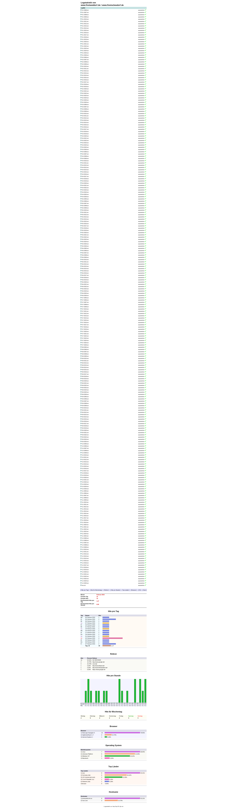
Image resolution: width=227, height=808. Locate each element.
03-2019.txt (85, 133)
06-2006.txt (85, 250)
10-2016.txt (85, 468)
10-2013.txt (85, 461)
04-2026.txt (85, 196)
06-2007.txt (85, 253)
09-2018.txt (85, 426)
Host (144, 590)
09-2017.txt (85, 423)
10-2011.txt (85, 457)
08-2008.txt (85, 354)
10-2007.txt (85, 448)
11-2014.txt (85, 511)
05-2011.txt (85, 212)
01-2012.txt (85, 23)
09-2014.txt (85, 417)
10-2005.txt (85, 444)
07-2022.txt (85, 336)
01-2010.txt (85, 19)
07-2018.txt (85, 327)
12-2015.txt (85, 560)
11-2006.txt (85, 493)
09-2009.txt (85, 405)
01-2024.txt (85, 50)
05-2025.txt (85, 244)
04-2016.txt (85, 174)
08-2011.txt (85, 360)
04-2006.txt (85, 151)
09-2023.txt (85, 437)
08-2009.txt (85, 356)
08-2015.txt (85, 369)
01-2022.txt (85, 46)
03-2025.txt (85, 147)
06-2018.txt (85, 277)
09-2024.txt (85, 439)
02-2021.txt (85, 91)
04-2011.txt (85, 163)
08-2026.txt (85, 394)
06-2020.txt (85, 282)
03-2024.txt (85, 145)
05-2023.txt (85, 239)
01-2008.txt (85, 14)
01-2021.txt (85, 44)
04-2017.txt (85, 176)
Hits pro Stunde (115, 590)
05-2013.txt (85, 217)
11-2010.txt (85, 502)
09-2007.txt (85, 401)
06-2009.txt (85, 257)
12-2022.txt (85, 576)
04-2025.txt (85, 194)
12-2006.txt (85, 540)
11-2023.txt (85, 531)
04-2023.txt (85, 190)
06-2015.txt (85, 271)
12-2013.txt (85, 556)
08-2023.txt (85, 387)
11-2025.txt (85, 536)
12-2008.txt (85, 545)
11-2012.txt (85, 506)
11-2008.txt (85, 497)
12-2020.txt (85, 572)
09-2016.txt (85, 421)
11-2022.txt (85, 529)
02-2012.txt (85, 71)
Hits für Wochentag (96, 590)
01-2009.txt (85, 17)
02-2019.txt (85, 86)
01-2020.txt (85, 41)
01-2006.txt (85, 10)
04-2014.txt (85, 169)
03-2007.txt (85, 106)
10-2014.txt (85, 464)
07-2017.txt (85, 324)
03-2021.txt (85, 138)
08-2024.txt (85, 390)
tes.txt (84, 585)
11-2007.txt (85, 495)
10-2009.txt (85, 452)
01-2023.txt (85, 48)
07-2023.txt (85, 338)
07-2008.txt (85, 304)
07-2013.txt (85, 315)
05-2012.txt (85, 214)
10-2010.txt (85, 455)
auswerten (141, 10)
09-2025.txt (85, 441)
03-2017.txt (85, 129)
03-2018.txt (85, 131)
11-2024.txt (85, 533)
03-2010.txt (85, 113)
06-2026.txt (85, 295)
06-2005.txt (85, 248)
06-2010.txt (85, 259)
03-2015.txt (85, 124)
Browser (133, 590)
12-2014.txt (85, 558)
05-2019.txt (85, 230)
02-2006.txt (85, 57)
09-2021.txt (85, 432)
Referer (106, 590)
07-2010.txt (85, 309)
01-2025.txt (85, 53)
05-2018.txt (85, 228)
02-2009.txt (85, 64)
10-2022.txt (85, 482)
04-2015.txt (85, 172)
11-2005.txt (85, 491)
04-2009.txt (85, 158)
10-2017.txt (85, 470)
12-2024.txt (85, 581)
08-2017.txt (85, 374)
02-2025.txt (85, 100)
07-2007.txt (85, 302)
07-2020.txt (85, 331)
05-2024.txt (85, 241)
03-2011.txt (85, 115)
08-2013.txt (85, 365)
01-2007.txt (85, 12)
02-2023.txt (85, 95)
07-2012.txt (85, 313)
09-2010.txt (85, 408)
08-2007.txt (85, 351)
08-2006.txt (85, 349)
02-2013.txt (85, 73)
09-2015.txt (85, 419)
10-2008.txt (85, 450)
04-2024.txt (85, 192)
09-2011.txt (85, 410)
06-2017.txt (85, 275)
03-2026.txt (85, 149)
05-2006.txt (85, 201)
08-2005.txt (85, 347)
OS (140, 590)
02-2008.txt (85, 62)
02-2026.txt (85, 102)
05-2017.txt (85, 226)
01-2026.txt (85, 55)
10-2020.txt (85, 477)
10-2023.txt (85, 484)
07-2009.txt (85, 306)
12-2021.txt (85, 574)
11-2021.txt (85, 527)
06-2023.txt (85, 288)
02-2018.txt (85, 84)
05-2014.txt (85, 219)
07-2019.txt (85, 329)
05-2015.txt (85, 221)
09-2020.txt (85, 430)
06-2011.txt (85, 262)
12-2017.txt (85, 565)
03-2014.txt (85, 122)
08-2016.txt (85, 372)
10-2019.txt (85, 475)
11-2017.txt (85, 518)
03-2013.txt (85, 120)
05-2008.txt (85, 205)
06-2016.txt (85, 273)
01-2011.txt (85, 21)
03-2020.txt (85, 136)
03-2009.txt (85, 111)
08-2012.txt (85, 363)
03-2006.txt (85, 104)
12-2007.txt (85, 542)
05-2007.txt (85, 203)
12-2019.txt (85, 569)
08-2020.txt (85, 381)
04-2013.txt (85, 167)
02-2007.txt (85, 59)
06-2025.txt (85, 293)
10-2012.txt (85, 459)
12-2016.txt (85, 563)
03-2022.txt (85, 140)
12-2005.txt (85, 538)
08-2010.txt (85, 358)
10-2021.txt (85, 479)
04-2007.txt (85, 154)
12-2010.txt (85, 549)
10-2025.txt (85, 488)
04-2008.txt (85, 156)
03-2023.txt (85, 142)
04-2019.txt (85, 181)
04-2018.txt (85, 178)
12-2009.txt (85, 547)
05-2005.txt (85, 199)
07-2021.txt (85, 333)
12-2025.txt (85, 583)
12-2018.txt (85, 567)
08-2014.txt (85, 367)
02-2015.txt (85, 77)
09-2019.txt (85, 428)
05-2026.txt (85, 246)
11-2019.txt (85, 522)
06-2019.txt (85, 279)
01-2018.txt (85, 37)
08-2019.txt (85, 378)
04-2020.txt (85, 183)
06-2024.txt (85, 291)
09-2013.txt (85, 414)
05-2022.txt (85, 237)
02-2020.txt (85, 89)
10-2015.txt (85, 466)
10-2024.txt (85, 486)
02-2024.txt (85, 98)
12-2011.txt (85, 551)
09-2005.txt (85, 396)
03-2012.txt (85, 118)
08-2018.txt (85, 376)
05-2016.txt (85, 223)
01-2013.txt (85, 26)
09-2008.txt (85, 403)
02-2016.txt (85, 80)
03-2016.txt (85, 127)
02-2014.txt (85, 75)
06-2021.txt (85, 284)
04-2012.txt (85, 165)
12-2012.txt (85, 554)
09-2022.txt (85, 435)
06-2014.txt (85, 268)
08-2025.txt (85, 392)
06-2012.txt (85, 264)
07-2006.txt (85, 300)
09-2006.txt (85, 399)
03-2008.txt (85, 109)
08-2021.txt (85, 383)
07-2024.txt (85, 340)
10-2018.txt (85, 473)
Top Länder (125, 590)
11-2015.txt (85, 513)
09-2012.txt (85, 412)
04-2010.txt (85, 160)
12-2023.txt (85, 578)
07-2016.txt (85, 322)
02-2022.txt (85, 93)
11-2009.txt (85, 500)
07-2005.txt (85, 297)
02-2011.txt (85, 68)
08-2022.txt (85, 385)
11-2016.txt (85, 515)
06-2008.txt (85, 255)
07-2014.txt (85, 318)
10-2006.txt (85, 446)
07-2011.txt (85, 311)
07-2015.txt (85, 320)
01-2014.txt (85, 28)
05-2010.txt (85, 210)
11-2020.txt (85, 524)
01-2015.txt (85, 30)
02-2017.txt (85, 82)
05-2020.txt (85, 232)
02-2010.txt (85, 66)
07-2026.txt (85, 345)
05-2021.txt (85, 235)
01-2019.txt (85, 39)
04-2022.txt (85, 187)
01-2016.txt (85, 32)
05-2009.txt (85, 208)
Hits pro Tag (84, 590)
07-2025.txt (85, 342)
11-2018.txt (85, 520)
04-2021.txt (85, 185)
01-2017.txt (85, 35)
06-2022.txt (85, 286)
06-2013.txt (85, 266)
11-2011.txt (85, 504)
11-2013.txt (85, 509)
